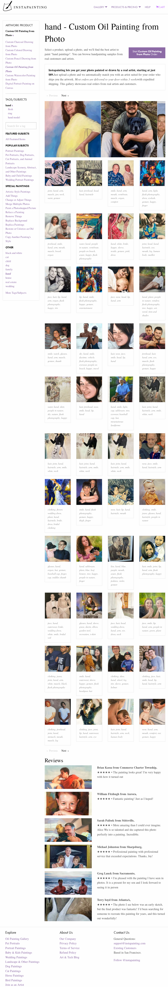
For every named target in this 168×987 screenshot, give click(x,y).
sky (80, 353)
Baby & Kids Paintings (18, 952)
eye (152, 247)
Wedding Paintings (16, 957)
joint (50, 190)
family (9, 269)
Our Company (68, 939)
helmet (114, 687)
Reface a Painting (15, 212)
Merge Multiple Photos (18, 204)
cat (7, 257)
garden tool (84, 630)
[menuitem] (99, 6)
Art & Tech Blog (69, 957)
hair (81, 190)
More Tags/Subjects (16, 292)
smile (113, 190)
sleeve (121, 247)
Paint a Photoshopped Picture (21, 208)
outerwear (52, 626)
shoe (122, 676)
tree (144, 307)
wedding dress (54, 513)
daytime (83, 357)
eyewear (83, 364)
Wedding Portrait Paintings (20, 179)
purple (114, 570)
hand (55, 190)
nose (118, 296)
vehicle (91, 357)
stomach (52, 736)
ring (10, 113)
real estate (11, 282)
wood (144, 311)
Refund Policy (68, 952)
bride (125, 243)
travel (96, 368)
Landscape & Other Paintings (22, 962)
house (8, 278)
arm (61, 190)
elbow (95, 626)
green (152, 630)
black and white (14, 253)
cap (112, 410)
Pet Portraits (12, 943)
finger (145, 205)
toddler (55, 577)
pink (127, 251)
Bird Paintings (13, 980)
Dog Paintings (13, 966)
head (96, 190)
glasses (63, 353)
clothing (52, 509)
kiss (112, 566)
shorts (88, 626)
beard (58, 251)
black (64, 683)
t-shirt (93, 634)
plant (150, 296)
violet (121, 580)
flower (59, 509)
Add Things (12, 195)
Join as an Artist (14, 985)
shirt (62, 406)
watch (56, 353)
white (119, 243)
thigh (81, 520)
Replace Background (16, 220)
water (81, 243)
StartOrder (147, 52)
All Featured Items (15, 139)
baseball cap (54, 573)
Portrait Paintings (15, 151)
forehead (88, 190)
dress (144, 198)
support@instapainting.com (129, 943)
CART (162, 7)
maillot (151, 254)
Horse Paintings (14, 975)
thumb (58, 361)
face (50, 296)
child (8, 261)
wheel (119, 679)
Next (66, 95)
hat (117, 417)
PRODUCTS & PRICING (124, 7)
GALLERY (99, 7)
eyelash (151, 198)
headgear (83, 691)
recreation (84, 634)
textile (113, 251)
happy (153, 201)
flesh (10, 109)
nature (55, 414)
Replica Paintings (15, 224)
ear (159, 733)
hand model (14, 117)
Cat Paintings (13, 971)
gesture (57, 198)
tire (112, 683)
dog (7, 265)
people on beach (87, 251)
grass (81, 626)
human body (117, 736)
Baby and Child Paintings (19, 175)
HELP (147, 7)
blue (87, 570)
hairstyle (89, 194)
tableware (120, 410)
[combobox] (21, 125)
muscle (51, 194)
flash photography (151, 194)
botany (82, 573)
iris (56, 307)
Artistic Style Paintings (18, 191)
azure (81, 254)
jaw (56, 194)
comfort (114, 201)
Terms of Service (69, 948)
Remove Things (14, 216)
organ (121, 198)
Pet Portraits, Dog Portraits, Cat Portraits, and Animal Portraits (20, 159)
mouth (114, 194)
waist (50, 198)
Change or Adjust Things (18, 200)
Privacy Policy (68, 943)
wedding (10, 286)
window (155, 300)
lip (59, 296)
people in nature (55, 410)
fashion (114, 580)
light (155, 190)
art (155, 307)
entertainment (85, 307)
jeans (144, 513)
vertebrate (122, 194)
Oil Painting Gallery (17, 939)
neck (62, 194)
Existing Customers (125, 948)
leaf (92, 570)
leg (150, 251)
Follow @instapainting (127, 960)
